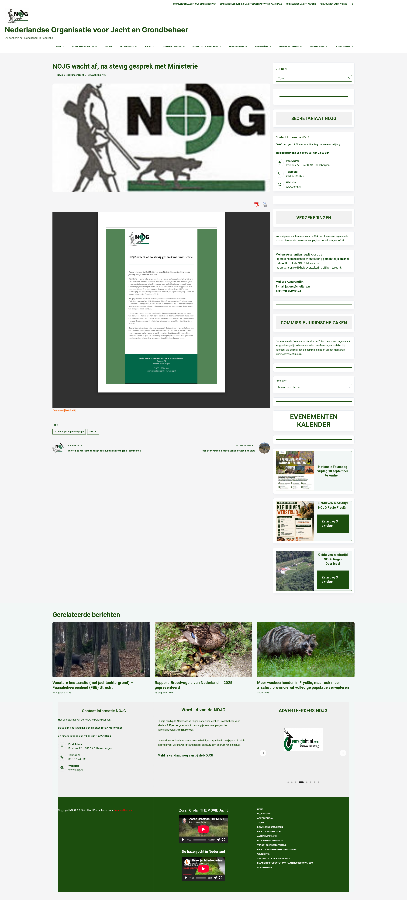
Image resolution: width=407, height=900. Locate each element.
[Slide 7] (314, 782)
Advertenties (342, 46)
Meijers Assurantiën (289, 254)
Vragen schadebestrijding (271, 845)
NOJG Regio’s (127, 46)
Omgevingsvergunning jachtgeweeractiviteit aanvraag (251, 4)
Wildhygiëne (261, 46)
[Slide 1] (288, 782)
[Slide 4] (301, 782)
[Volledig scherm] (223, 839)
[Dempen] (218, 839)
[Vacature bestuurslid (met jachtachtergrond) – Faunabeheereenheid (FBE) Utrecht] (101, 649)
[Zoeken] (353, 4)
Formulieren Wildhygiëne (333, 4)
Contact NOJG (265, 818)
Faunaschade (236, 46)
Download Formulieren (205, 46)
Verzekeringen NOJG (332, 240)
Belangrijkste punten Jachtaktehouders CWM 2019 (285, 863)
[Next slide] (343, 753)
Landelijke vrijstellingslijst (69, 431)
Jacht (148, 46)
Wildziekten (263, 854)
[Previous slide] (263, 753)
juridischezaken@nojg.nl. (289, 354)
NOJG (93, 431)
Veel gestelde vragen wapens (273, 858)
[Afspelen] (183, 839)
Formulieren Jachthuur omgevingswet (194, 4)
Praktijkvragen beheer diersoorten (277, 849)
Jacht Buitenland (267, 836)
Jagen (260, 822)
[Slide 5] (307, 782)
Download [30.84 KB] (64, 410)
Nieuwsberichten (97, 75)
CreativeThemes (123, 810)
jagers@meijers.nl (297, 286)
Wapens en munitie (289, 46)
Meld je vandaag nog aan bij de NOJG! (185, 755)
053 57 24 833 (295, 175)
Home (58, 46)
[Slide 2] (292, 782)
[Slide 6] (311, 782)
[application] (203, 829)
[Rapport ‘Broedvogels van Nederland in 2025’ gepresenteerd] (203, 649)
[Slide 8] (318, 782)
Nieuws (108, 46)
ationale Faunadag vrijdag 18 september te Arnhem (332, 471)
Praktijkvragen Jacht (269, 831)
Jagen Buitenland (172, 46)
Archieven (281, 380)
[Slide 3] (296, 782)
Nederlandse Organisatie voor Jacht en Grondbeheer (96, 29)
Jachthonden (317, 46)
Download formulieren (270, 827)
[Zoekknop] (349, 78)
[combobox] (311, 78)
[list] (303, 753)
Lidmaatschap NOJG (83, 46)
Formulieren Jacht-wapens (301, 4)
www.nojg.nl (293, 186)
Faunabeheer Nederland (270, 840)
